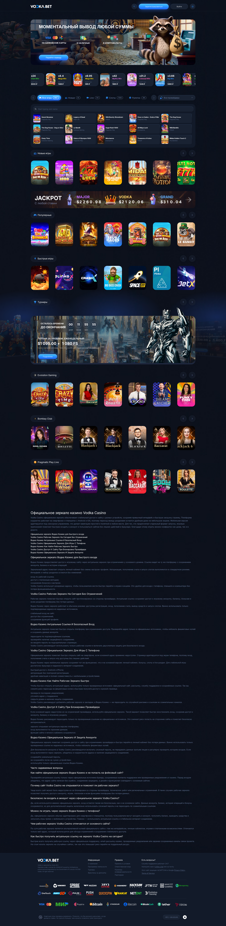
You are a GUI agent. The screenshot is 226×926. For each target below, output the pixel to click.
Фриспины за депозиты (97, 873)
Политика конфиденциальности (123, 871)
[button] (33, 97)
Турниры (91, 870)
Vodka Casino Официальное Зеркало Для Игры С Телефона (58, 543)
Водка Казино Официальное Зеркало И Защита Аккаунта (57, 552)
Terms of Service (148, 873)
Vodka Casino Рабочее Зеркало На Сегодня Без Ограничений (59, 537)
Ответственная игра (123, 867)
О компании (92, 864)
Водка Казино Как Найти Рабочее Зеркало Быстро (54, 546)
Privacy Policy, (179, 870)
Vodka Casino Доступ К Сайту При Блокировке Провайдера (58, 549)
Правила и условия (122, 864)
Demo (40, 186)
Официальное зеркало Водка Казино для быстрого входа (57, 534)
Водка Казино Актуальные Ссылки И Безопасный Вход (56, 540)
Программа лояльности (97, 867)
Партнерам (119, 875)
